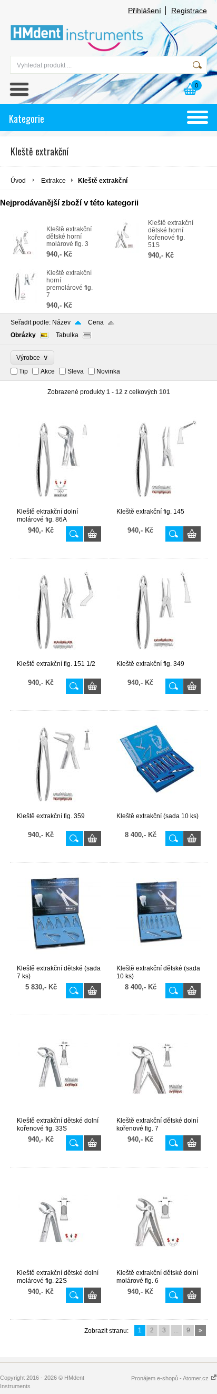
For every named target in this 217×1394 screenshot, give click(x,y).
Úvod (18, 180)
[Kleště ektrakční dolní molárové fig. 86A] (59, 503)
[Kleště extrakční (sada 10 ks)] (158, 807)
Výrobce (32, 357)
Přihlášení (144, 10)
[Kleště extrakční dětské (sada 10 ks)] (158, 960)
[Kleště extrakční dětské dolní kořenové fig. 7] (158, 1112)
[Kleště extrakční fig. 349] (158, 655)
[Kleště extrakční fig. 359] (59, 807)
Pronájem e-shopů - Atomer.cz (170, 1378)
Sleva (75, 371)
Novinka (108, 371)
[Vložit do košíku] (92, 534)
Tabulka (67, 335)
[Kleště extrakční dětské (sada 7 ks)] (59, 960)
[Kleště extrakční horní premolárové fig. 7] (23, 301)
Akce (48, 371)
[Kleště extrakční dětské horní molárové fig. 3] (23, 257)
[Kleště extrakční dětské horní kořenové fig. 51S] (125, 250)
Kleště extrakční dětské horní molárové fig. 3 (69, 236)
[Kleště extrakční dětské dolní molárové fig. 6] (158, 1264)
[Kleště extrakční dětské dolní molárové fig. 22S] (59, 1264)
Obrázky (23, 335)
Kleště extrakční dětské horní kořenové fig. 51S (170, 234)
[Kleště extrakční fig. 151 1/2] (59, 655)
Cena (96, 322)
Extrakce (53, 180)
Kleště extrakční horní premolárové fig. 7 (69, 284)
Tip (23, 371)
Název (61, 322)
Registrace (189, 10)
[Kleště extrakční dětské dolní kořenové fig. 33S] (59, 1112)
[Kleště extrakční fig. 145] (158, 503)
